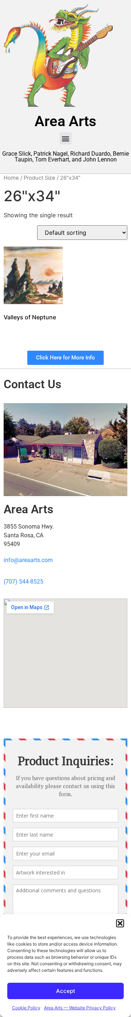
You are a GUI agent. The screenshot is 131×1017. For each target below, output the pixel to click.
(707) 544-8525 (23, 581)
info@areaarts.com (28, 560)
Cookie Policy (26, 1007)
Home (11, 178)
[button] (120, 923)
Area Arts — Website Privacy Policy (80, 1007)
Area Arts (65, 121)
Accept (65, 990)
